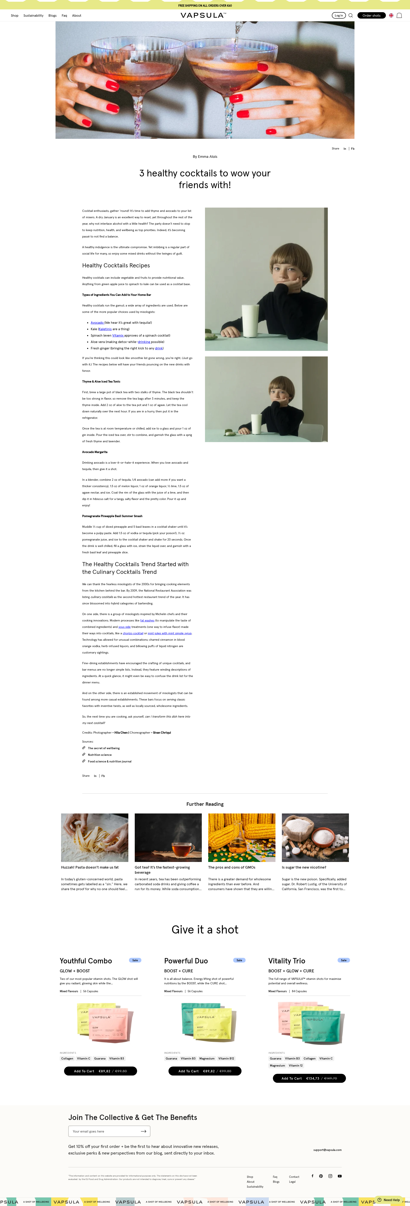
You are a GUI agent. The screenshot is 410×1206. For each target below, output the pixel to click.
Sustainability (255, 1186)
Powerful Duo (186, 961)
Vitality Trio (286, 961)
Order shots (372, 15)
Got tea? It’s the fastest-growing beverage (162, 870)
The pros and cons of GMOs (231, 867)
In (345, 149)
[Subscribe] (143, 1131)
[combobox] (387, 15)
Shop (250, 1177)
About (251, 1182)
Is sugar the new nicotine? (304, 867)
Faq (275, 1177)
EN (392, 15)
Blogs (276, 1182)
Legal (292, 1182)
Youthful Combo (86, 961)
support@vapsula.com (327, 1150)
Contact (294, 1177)
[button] (14, 15)
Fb (352, 149)
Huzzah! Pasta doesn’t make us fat (90, 867)
